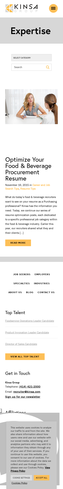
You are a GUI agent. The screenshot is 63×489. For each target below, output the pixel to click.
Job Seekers (21, 274)
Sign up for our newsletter (22, 396)
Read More (18, 242)
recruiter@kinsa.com (26, 391)
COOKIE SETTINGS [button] (21, 477)
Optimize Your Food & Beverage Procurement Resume (28, 168)
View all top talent (24, 356)
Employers (42, 274)
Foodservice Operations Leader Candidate (29, 320)
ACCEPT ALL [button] (41, 477)
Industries (42, 283)
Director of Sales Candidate (21, 344)
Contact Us (46, 292)
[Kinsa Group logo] (21, 8)
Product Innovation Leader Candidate (27, 332)
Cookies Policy (19, 483)
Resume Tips (28, 188)
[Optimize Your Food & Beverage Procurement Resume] (31, 116)
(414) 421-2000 (29, 386)
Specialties (21, 283)
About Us (15, 292)
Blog (29, 292)
